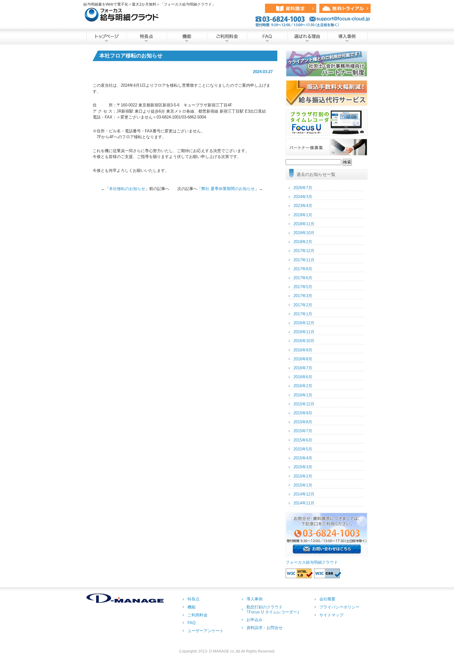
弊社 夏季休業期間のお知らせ (228, 188)
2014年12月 (303, 494)
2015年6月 (302, 440)
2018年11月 (303, 224)
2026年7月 (302, 187)
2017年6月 (302, 278)
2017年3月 (302, 295)
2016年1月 (302, 395)
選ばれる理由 (307, 37)
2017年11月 (303, 260)
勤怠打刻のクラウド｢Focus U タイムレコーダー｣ (272, 609)
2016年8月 (302, 359)
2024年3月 (302, 196)
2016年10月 (303, 340)
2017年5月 (302, 286)
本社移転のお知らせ (127, 188)
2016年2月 (302, 385)
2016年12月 (303, 323)
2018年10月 (303, 232)
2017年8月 (302, 269)
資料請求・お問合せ (264, 627)
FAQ (267, 37)
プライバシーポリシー (339, 607)
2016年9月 (302, 350)
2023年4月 (302, 205)
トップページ (106, 37)
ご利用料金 (227, 37)
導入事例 (347, 37)
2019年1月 (302, 215)
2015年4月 (302, 458)
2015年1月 (302, 485)
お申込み (254, 619)
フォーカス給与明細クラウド (312, 562)
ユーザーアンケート (205, 630)
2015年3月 (302, 467)
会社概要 (327, 599)
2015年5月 (302, 449)
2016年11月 (303, 332)
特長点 (147, 37)
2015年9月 (302, 413)
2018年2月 (302, 241)
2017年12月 (303, 250)
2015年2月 (302, 476)
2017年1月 (302, 314)
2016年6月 (302, 377)
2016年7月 (302, 368)
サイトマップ (331, 615)
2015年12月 (303, 404)
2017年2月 (302, 305)
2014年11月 (303, 503)
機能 (187, 37)
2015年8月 (302, 422)
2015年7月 (302, 431)
